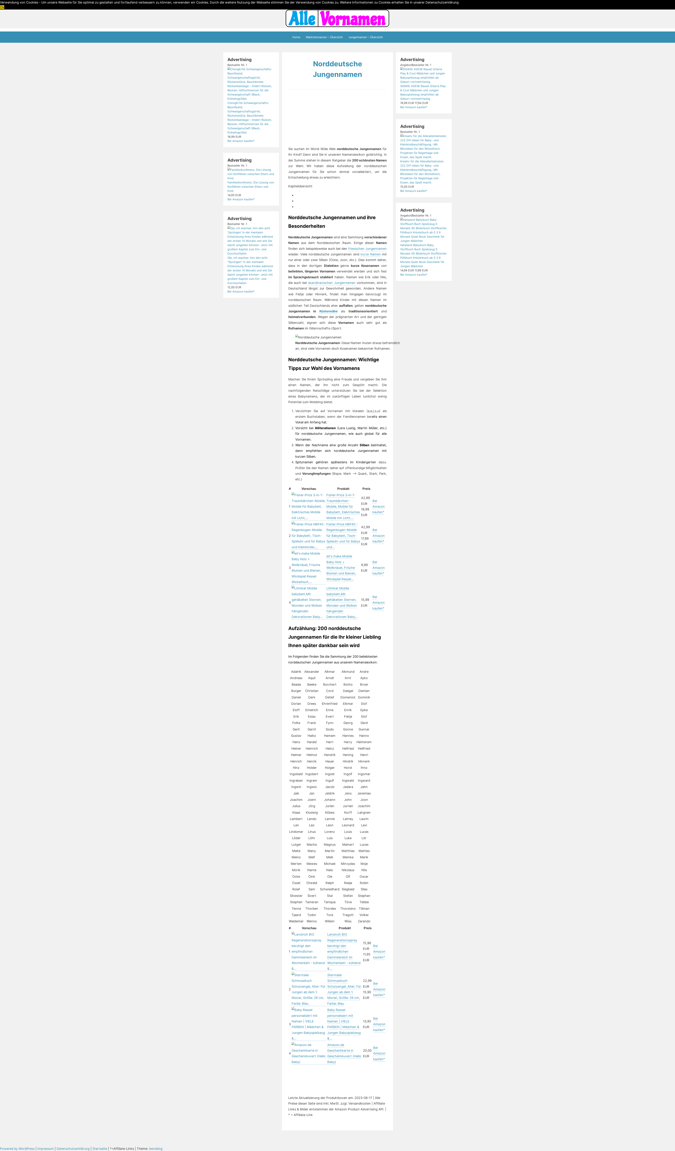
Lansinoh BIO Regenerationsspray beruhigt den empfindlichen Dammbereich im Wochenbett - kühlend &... (344, 951)
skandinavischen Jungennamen (331, 283)
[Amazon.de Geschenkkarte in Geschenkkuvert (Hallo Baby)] (309, 1062)
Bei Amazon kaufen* (378, 506)
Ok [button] (2, 7)
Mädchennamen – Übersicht (324, 37)
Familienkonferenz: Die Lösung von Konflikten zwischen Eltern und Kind (250, 187)
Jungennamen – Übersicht (365, 37)
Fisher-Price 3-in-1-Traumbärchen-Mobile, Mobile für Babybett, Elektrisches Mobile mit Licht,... (343, 506)
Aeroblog (155, 1148)
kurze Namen (371, 254)
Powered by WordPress (18, 1148)
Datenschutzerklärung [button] (442, 2)
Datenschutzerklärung (73, 1148)
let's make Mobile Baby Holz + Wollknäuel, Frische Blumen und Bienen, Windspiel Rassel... (341, 567)
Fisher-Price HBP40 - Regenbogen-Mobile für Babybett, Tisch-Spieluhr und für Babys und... (343, 535)
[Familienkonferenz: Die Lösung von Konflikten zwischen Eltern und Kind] (251, 178)
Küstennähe (328, 311)
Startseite (99, 1148)
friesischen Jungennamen (367, 248)
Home (296, 37)
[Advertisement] (319, 119)
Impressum (45, 1148)
